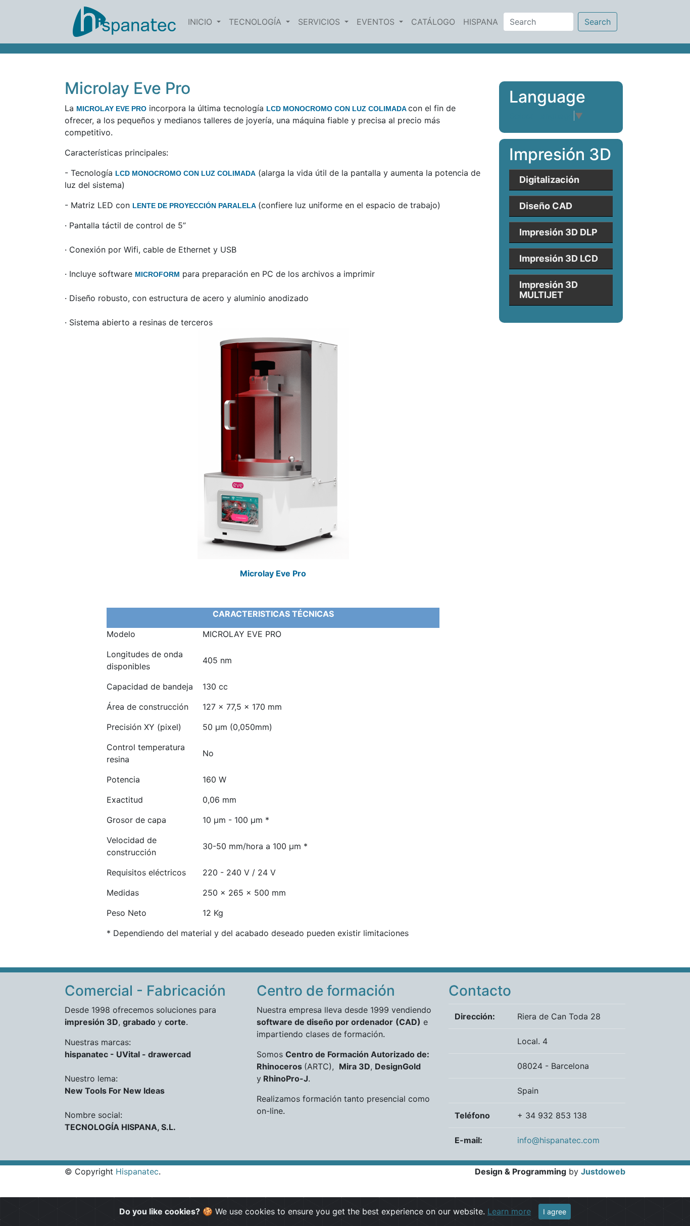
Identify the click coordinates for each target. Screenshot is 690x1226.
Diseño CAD (545, 206)
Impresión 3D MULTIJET (548, 290)
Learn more (509, 1211)
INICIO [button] (201, 22)
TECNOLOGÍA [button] (256, 22)
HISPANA (482, 21)
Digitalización (549, 180)
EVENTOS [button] (377, 22)
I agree (554, 1211)
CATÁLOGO (435, 21)
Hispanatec (137, 1171)
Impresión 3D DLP (558, 232)
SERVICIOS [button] (320, 22)
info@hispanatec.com (558, 1140)
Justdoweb (603, 1171)
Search (597, 22)
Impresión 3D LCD (558, 259)
